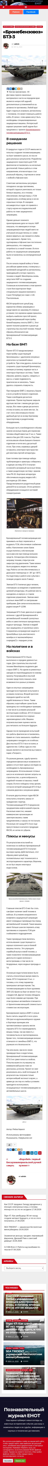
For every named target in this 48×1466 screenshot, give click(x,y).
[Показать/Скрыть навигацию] (25, 7)
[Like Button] (9, 1145)
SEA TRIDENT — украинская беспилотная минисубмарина (24, 1354)
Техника (9, 1293)
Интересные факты (13, 1370)
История (24, 1370)
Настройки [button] (8, 1461)
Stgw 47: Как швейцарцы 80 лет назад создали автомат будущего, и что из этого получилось (22, 1218)
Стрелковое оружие (20, 1320)
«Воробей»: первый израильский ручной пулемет (30, 1162)
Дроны (9, 1348)
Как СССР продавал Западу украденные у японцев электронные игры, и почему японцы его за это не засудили (23, 1206)
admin (16, 44)
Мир (30, 1370)
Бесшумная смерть (12, 1164)
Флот (22, 1348)
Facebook (31, 12)
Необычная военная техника (25, 26)
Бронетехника (8, 26)
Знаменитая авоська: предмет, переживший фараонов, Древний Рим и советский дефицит (23, 1238)
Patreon (16, 12)
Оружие (39, 26)
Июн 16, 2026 (13, 1361)
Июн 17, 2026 (13, 1312)
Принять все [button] (20, 1461)
